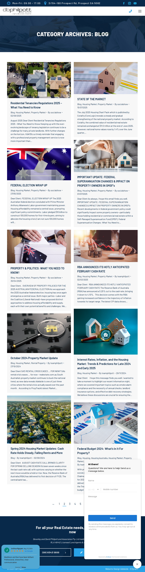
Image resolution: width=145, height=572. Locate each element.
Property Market (38, 112)
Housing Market (23, 112)
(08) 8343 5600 (51, 552)
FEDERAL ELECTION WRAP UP (29, 185)
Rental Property (38, 363)
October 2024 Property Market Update (34, 358)
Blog (13, 112)
